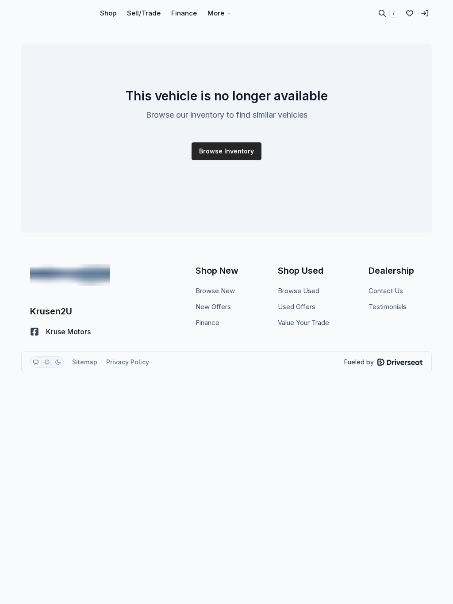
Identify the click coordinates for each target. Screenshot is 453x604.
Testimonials (388, 306)
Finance (207, 322)
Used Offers (296, 306)
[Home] (47, 13)
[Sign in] (425, 13)
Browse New (215, 291)
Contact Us (386, 291)
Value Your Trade (303, 322)
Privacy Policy (127, 362)
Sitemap (84, 362)
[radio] (36, 362)
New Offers (213, 306)
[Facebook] (34, 331)
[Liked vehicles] (410, 13)
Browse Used (298, 291)
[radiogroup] (47, 362)
